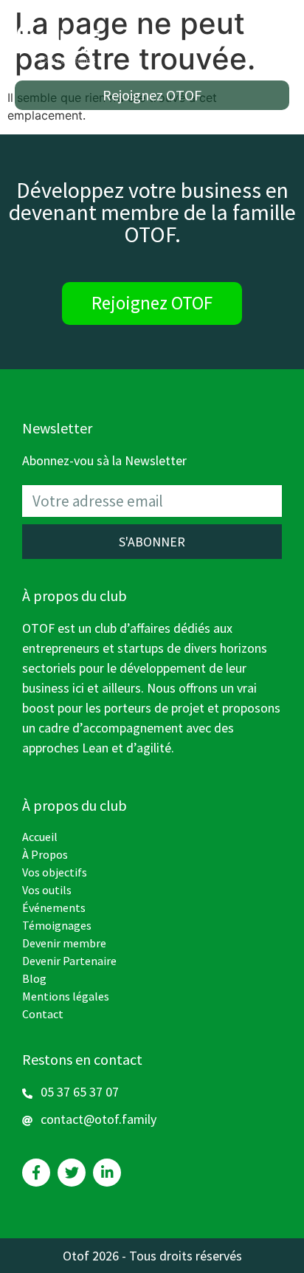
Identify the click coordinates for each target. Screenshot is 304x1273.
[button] (152, 95)
